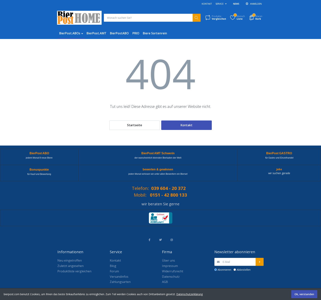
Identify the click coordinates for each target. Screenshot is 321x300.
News (236, 3)
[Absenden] (260, 262)
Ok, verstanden (304, 294)
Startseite (134, 125)
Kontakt (207, 3)
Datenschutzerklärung (189, 294)
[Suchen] (197, 18)
